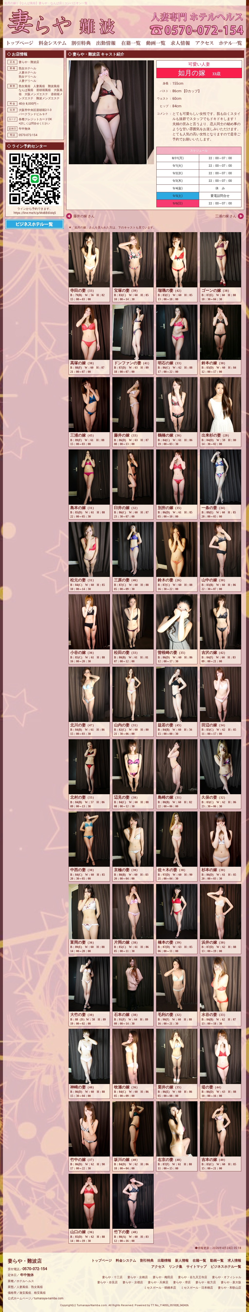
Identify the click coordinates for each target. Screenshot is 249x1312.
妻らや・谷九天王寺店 (192, 1277)
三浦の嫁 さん (225, 216)
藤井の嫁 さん (84, 216)
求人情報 (234, 1260)
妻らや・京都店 (133, 1282)
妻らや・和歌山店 (229, 1287)
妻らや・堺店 (182, 1282)
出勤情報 (164, 1260)
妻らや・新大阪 (231, 1282)
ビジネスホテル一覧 (226, 1266)
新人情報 (182, 1260)
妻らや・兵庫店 (158, 1282)
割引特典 (147, 1260)
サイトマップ (196, 1266)
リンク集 (175, 1266)
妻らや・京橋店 (137, 1277)
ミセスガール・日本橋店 (197, 1287)
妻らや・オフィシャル (226, 1277)
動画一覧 (217, 1260)
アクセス (158, 1266)
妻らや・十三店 (112, 1277)
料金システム (126, 1260)
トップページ (101, 1260)
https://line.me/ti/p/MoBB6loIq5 (35, 213)
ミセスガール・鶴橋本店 (160, 1287)
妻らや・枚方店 (206, 1282)
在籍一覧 (199, 1260)
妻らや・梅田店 (163, 1277)
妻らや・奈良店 (107, 1282)
